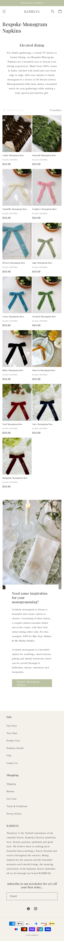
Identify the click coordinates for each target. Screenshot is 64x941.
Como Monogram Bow (13, 316)
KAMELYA (34, 935)
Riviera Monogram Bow (13, 263)
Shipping (11, 784)
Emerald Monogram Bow (44, 155)
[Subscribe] (53, 896)
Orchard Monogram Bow (44, 316)
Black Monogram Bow (12, 370)
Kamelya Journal (15, 748)
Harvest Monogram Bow (43, 370)
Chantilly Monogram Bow (14, 209)
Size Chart (12, 733)
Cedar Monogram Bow (13, 155)
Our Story (12, 726)
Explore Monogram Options (28, 683)
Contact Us (12, 763)
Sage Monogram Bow (42, 263)
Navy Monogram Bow (42, 424)
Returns (10, 791)
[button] (4, 11)
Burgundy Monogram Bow (15, 478)
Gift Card (11, 799)
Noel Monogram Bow (12, 424)
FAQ (9, 755)
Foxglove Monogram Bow (44, 209)
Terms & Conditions (17, 806)
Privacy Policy (14, 814)
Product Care (13, 740)
